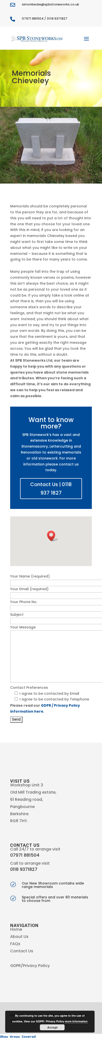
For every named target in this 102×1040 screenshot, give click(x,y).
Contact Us (21, 951)
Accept (52, 1027)
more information (76, 1021)
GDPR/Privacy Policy (30, 965)
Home (16, 929)
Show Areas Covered (18, 1037)
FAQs (15, 944)
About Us (19, 936)
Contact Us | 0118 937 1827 (51, 488)
